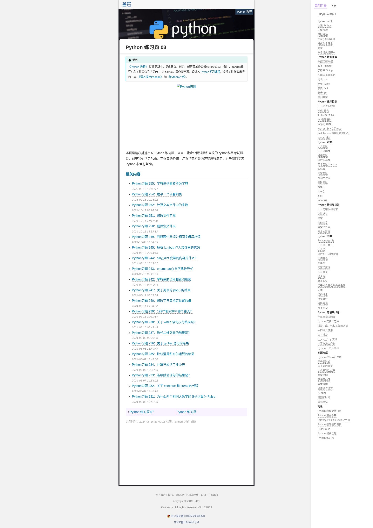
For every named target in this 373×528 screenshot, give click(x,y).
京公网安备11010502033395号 (188, 516)
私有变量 (323, 272)
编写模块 (323, 334)
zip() (320, 195)
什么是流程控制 (326, 106)
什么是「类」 (325, 245)
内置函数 (323, 173)
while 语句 (323, 110)
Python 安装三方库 (328, 321)
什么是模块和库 (326, 316)
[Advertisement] (186, 120)
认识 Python (324, 25)
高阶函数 (323, 182)
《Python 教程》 (138, 66)
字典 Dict (323, 88)
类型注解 (323, 375)
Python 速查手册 (327, 415)
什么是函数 (324, 151)
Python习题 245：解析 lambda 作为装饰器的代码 (166, 247)
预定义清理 (324, 231)
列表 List (323, 79)
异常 (320, 218)
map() (321, 186)
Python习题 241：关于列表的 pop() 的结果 (161, 290)
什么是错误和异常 (328, 209)
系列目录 (321, 5)
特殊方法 (323, 303)
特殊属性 (323, 298)
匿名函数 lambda (327, 164)
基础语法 (323, 34)
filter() (321, 191)
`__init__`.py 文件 (327, 339)
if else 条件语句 (326, 115)
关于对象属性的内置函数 (331, 285)
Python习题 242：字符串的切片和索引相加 (161, 279)
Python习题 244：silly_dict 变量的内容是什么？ (165, 258)
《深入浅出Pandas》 (151, 76)
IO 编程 (322, 392)
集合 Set (322, 92)
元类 (320, 290)
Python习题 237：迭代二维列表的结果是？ (161, 332)
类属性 (321, 262)
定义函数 (323, 146)
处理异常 (323, 222)
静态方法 (323, 281)
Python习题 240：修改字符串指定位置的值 (161, 300)
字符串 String (325, 70)
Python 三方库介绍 (328, 348)
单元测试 (323, 401)
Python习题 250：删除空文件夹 (154, 226)
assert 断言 (324, 137)
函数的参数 (324, 160)
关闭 (333, 5)
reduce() (322, 200)
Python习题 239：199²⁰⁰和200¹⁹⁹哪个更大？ (162, 311)
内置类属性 (324, 267)
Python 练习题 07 (142, 412)
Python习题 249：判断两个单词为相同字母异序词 (166, 237)
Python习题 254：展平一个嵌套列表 (157, 194)
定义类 (321, 249)
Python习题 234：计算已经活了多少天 (158, 364)
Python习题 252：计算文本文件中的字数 (160, 205)
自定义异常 (324, 227)
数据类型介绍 (325, 61)
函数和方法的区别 (328, 254)
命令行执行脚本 (326, 52)
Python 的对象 (326, 240)
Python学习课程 (210, 71)
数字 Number (325, 65)
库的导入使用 (325, 330)
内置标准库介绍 (326, 343)
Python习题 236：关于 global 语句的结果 (160, 343)
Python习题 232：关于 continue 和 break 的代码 (165, 386)
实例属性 (323, 258)
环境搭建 (323, 30)
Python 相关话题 (327, 433)
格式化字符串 (325, 43)
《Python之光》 (176, 76)
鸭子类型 (323, 307)
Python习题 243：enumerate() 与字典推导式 (162, 268)
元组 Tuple (324, 83)
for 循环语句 (324, 119)
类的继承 (323, 294)
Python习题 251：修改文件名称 (154, 215)
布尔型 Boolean (326, 74)
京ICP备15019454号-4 (186, 522)
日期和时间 (324, 397)
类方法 (321, 276)
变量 (320, 47)
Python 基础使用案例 (330, 424)
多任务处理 (324, 379)
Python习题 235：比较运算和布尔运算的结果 (163, 354)
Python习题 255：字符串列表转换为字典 (160, 183)
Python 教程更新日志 (330, 410)
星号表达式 (324, 361)
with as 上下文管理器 (330, 128)
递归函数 (323, 155)
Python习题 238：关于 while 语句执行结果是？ (164, 322)
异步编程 (323, 383)
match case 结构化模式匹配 (333, 133)
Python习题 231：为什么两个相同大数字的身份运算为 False (173, 396)
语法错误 (323, 213)
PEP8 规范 (324, 428)
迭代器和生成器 (326, 370)
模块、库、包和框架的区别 (333, 325)
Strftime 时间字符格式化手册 (334, 419)
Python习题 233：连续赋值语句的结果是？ (161, 375)
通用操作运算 (325, 388)
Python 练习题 (186, 412)
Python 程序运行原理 (330, 357)
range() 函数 (324, 124)
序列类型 (323, 97)
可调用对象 (324, 177)
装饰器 (321, 169)
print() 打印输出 (326, 39)
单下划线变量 (325, 366)
